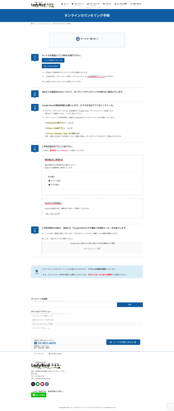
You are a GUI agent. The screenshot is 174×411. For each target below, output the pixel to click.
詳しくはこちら (51, 214)
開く (95, 39)
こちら (69, 123)
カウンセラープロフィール (41, 328)
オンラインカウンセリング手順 (42, 324)
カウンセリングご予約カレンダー (43, 316)
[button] (53, 60)
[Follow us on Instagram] (47, 384)
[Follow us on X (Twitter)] (33, 384)
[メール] (38, 384)
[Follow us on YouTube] (42, 384)
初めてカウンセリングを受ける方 (43, 320)
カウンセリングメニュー (41, 311)
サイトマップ (38, 354)
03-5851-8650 (56, 354)
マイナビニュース (91, 248)
